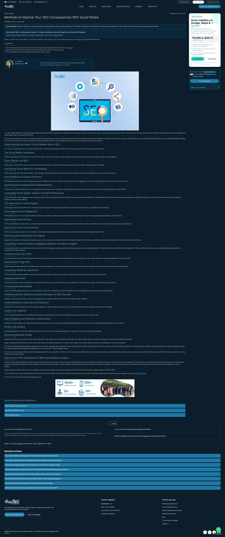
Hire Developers (123, 6)
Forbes (61, 50)
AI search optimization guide (38, 35)
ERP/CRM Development (169, 514)
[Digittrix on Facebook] (209, 532)
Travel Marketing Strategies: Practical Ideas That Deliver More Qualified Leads (32, 465)
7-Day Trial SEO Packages (170, 520)
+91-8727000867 (11, 2)
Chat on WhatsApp (34, 515)
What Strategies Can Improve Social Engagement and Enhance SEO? (140, 436)
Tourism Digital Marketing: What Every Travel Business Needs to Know (29, 483)
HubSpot (69, 48)
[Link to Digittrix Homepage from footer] (11, 504)
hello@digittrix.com (106, 504)
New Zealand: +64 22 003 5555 (110, 510)
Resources (152, 6)
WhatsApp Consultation (108, 514)
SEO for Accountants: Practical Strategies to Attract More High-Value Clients (31, 488)
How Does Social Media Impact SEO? (18, 429)
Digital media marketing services (17, 35)
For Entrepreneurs (184, 2)
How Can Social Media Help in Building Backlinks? (133, 429)
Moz (48, 52)
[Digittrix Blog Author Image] (26, 63)
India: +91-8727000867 (108, 507)
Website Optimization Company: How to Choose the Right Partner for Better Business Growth (36, 469)
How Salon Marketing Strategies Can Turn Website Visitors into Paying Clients (31, 456)
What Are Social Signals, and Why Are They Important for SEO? (27, 444)
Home (81, 6)
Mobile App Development (169, 504)
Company (138, 6)
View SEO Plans (197, 59)
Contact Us (165, 524)
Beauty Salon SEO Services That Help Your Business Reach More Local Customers (33, 474)
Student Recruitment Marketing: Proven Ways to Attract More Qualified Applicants (33, 479)
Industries (106, 6)
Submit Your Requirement (14, 515)
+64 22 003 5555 (26, 2)
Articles (11, 13)
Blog (163, 517)
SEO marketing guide (56, 35)
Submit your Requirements (209, 6)
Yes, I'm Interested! (204, 81)
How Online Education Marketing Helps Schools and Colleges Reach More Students (33, 460)
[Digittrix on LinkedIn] (205, 532)
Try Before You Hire (212, 2)
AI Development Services (169, 507)
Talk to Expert (212, 59)
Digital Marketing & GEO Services (172, 510)
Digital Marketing (209, 72)
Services (92, 6)
